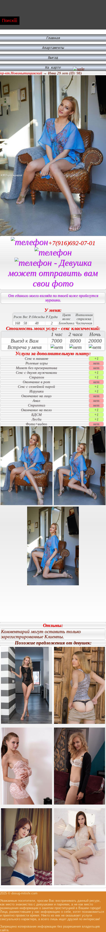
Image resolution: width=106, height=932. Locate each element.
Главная (53, 38)
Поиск (8, 20)
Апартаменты (53, 48)
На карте (53, 67)
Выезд (53, 58)
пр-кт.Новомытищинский (21, 73)
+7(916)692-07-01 (71, 243)
